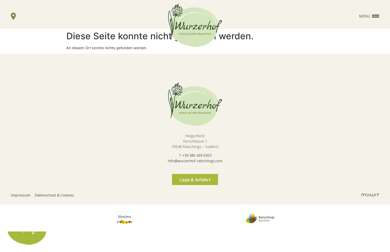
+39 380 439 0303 (196, 155)
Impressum (23, 196)
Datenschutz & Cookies (54, 196)
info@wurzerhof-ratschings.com (195, 160)
